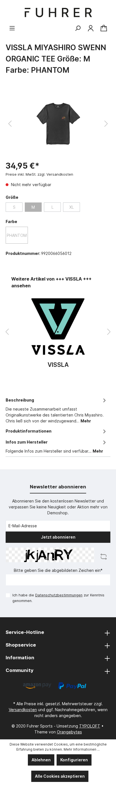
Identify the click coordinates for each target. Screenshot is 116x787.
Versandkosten (23, 709)
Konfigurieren (74, 759)
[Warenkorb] (103, 28)
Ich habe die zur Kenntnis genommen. (58, 598)
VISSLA (58, 365)
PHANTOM (17, 235)
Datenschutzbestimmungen (58, 595)
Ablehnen (41, 759)
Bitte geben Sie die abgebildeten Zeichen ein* (58, 570)
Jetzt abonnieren (58, 537)
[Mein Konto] (90, 28)
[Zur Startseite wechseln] (58, 12)
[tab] (57, 409)
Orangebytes (69, 731)
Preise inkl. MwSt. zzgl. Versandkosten (39, 174)
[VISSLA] (58, 326)
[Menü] (12, 28)
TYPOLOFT (89, 726)
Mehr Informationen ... (82, 749)
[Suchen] (77, 28)
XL (71, 207)
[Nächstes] (106, 123)
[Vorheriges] (10, 123)
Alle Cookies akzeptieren (60, 776)
